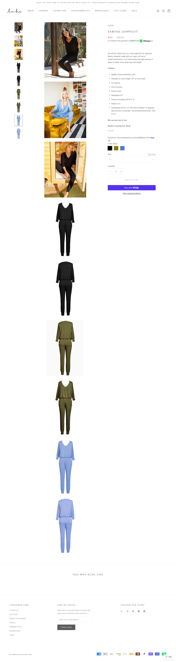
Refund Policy (15, 631)
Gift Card (120, 11)
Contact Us (14, 610)
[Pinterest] (123, 130)
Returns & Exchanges (18, 618)
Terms (12, 635)
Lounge (43, 11)
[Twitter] (119, 130)
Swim (30, 11)
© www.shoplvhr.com (21, 654)
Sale (134, 11)
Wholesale (102, 11)
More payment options (132, 193)
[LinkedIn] (144, 610)
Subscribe (66, 627)
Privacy (12, 622)
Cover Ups (59, 11)
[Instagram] (127, 610)
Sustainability (80, 11)
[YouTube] (139, 610)
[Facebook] (116, 130)
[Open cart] (169, 10)
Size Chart (13, 614)
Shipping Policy (16, 627)
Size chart (152, 154)
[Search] (163, 10)
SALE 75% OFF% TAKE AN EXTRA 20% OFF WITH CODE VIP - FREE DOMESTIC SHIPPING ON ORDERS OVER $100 (88, 2)
